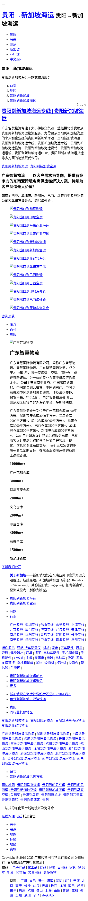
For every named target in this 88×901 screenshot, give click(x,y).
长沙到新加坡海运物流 (23, 758)
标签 (13, 839)
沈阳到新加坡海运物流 (49, 748)
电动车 (60, 658)
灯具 (29, 653)
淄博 (80, 885)
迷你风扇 (8, 648)
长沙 (27, 885)
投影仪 (73, 663)
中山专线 (47, 639)
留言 (13, 771)
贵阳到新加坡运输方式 (26, 776)
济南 (50, 880)
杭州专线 (31, 639)
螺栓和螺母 (25, 663)
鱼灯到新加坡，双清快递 (28, 699)
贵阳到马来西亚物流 (70, 720)
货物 (13, 849)
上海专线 (77, 625)
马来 (13, 39)
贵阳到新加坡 (19, 95)
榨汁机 (61, 663)
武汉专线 (62, 629)
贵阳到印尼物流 (41, 720)
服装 (52, 867)
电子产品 (18, 867)
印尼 (13, 44)
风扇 (79, 648)
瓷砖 (5, 653)
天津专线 (77, 629)
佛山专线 (47, 625)
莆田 (57, 890)
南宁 (18, 885)
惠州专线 (77, 639)
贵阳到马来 (31, 795)
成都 (74, 890)
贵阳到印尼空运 (53, 785)
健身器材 (17, 653)
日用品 (62, 867)
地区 (13, 90)
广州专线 (16, 625)
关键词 (15, 795)
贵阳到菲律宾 (73, 795)
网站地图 (8, 785)
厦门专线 (31, 629)
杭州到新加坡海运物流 (61, 743)
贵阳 (13, 34)
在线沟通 (8, 816)
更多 (13, 686)
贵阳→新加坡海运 (28, 15)
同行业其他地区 (21, 712)
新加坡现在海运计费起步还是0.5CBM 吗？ (40, 694)
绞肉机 (49, 663)
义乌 (32, 880)
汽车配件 (67, 648)
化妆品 (21, 872)
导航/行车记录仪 (29, 648)
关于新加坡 (18, 575)
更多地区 (48, 895)
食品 (43, 867)
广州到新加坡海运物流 (18, 733)
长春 (54, 885)
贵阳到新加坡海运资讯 (26, 681)
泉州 (41, 880)
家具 (79, 658)
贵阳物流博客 (30, 800)
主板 (29, 658)
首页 (13, 85)
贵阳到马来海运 (28, 785)
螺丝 (39, 663)
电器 (50, 658)
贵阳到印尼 (10, 800)
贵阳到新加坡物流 (15, 720)
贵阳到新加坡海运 (23, 100)
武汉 (36, 885)
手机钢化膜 (70, 653)
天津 (45, 885)
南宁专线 (16, 639)
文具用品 (34, 872)
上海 (48, 890)
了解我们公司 (11, 567)
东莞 (13, 890)
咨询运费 (8, 316)
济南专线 (47, 629)
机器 (10, 872)
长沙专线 (77, 634)
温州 (18, 895)
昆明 (59, 880)
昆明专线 (62, 634)
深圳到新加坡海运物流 (53, 733)
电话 (19, 816)
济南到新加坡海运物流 (36, 753)
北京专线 (16, 629)
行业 (13, 616)
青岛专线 (47, 634)
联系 (13, 829)
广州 (23, 880)
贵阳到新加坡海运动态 (26, 676)
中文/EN (16, 59)
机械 (46, 648)
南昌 (71, 885)
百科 (13, 329)
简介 (13, 324)
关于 (13, 824)
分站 (13, 611)
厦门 (67, 880)
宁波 (76, 880)
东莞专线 (62, 625)
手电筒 (15, 667)
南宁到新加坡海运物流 (58, 758)
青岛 (66, 890)
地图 (13, 834)
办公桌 (19, 658)
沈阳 (62, 885)
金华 (36, 895)
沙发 (71, 658)
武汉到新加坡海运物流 (40, 738)
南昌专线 (16, 634)
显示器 (39, 658)
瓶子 (38, 653)
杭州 (30, 890)
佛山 (39, 890)
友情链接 (8, 663)
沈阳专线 (31, 634)
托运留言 (29, 816)
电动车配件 (51, 653)
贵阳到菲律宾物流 (15, 725)
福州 (22, 890)
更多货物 (49, 872)
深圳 (27, 895)
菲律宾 (15, 54)
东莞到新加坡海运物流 (26, 743)
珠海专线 (62, 639)
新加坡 (15, 49)
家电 (55, 648)
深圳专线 (31, 625)
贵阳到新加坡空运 (43, 166)
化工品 (32, 867)
